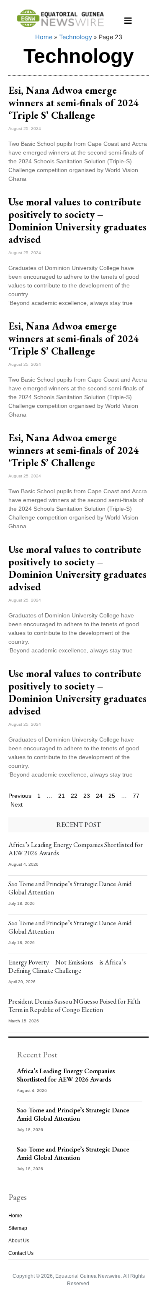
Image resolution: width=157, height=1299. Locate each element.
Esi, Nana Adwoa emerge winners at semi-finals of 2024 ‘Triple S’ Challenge (73, 103)
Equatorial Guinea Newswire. (88, 1276)
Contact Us (20, 1253)
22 (74, 795)
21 (61, 795)
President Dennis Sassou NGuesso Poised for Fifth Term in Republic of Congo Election (74, 1005)
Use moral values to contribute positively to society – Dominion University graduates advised (77, 220)
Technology (75, 36)
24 (99, 795)
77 (136, 795)
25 (111, 795)
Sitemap (17, 1228)
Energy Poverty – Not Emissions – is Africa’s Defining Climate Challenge (67, 966)
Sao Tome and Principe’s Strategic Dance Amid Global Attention (69, 888)
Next (16, 804)
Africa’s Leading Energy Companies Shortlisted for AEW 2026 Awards (75, 848)
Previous (19, 795)
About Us (18, 1241)
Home (43, 36)
